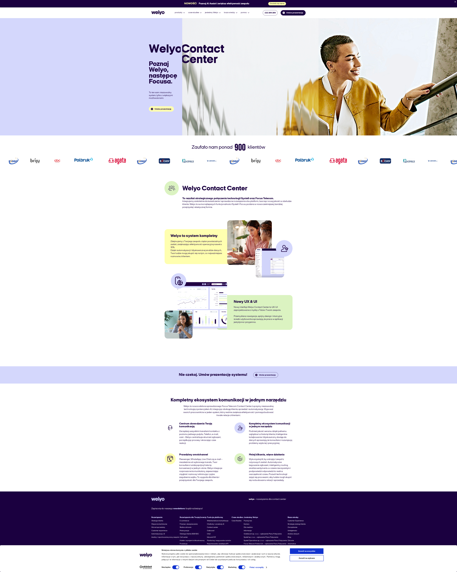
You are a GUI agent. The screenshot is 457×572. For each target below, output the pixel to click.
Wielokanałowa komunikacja (217, 521)
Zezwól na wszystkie (306, 551)
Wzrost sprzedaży (158, 527)
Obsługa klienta (157, 521)
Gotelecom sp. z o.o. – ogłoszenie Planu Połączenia (263, 534)
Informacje (248, 531)
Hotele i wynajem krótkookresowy (192, 541)
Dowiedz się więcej (277, 4)
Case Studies (236, 521)
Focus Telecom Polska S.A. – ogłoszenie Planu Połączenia (265, 544)
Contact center (212, 527)
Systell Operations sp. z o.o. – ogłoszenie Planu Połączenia (265, 541)
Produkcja (183, 544)
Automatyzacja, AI (158, 534)
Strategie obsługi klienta (297, 524)
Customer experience (159, 531)
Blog (289, 537)
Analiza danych (293, 534)
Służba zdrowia (185, 527)
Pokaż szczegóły (257, 567)
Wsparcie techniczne (159, 524)
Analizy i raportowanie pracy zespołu (165, 537)
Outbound (210, 531)
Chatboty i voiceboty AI (215, 524)
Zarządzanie (292, 527)
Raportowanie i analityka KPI (217, 544)
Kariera (246, 524)
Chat (209, 534)
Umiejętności (292, 531)
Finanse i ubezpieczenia (189, 524)
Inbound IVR (211, 537)
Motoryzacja (184, 531)
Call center (184, 537)
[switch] (198, 567)
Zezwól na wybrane (307, 558)
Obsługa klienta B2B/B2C (189, 534)
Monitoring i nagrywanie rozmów (219, 541)
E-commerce (184, 521)
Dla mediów (248, 527)
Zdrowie (291, 541)
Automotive (292, 544)
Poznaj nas (248, 521)
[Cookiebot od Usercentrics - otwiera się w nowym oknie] (145, 567)
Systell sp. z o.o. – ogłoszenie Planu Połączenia (261, 537)
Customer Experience (296, 521)
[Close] (455, 2)
